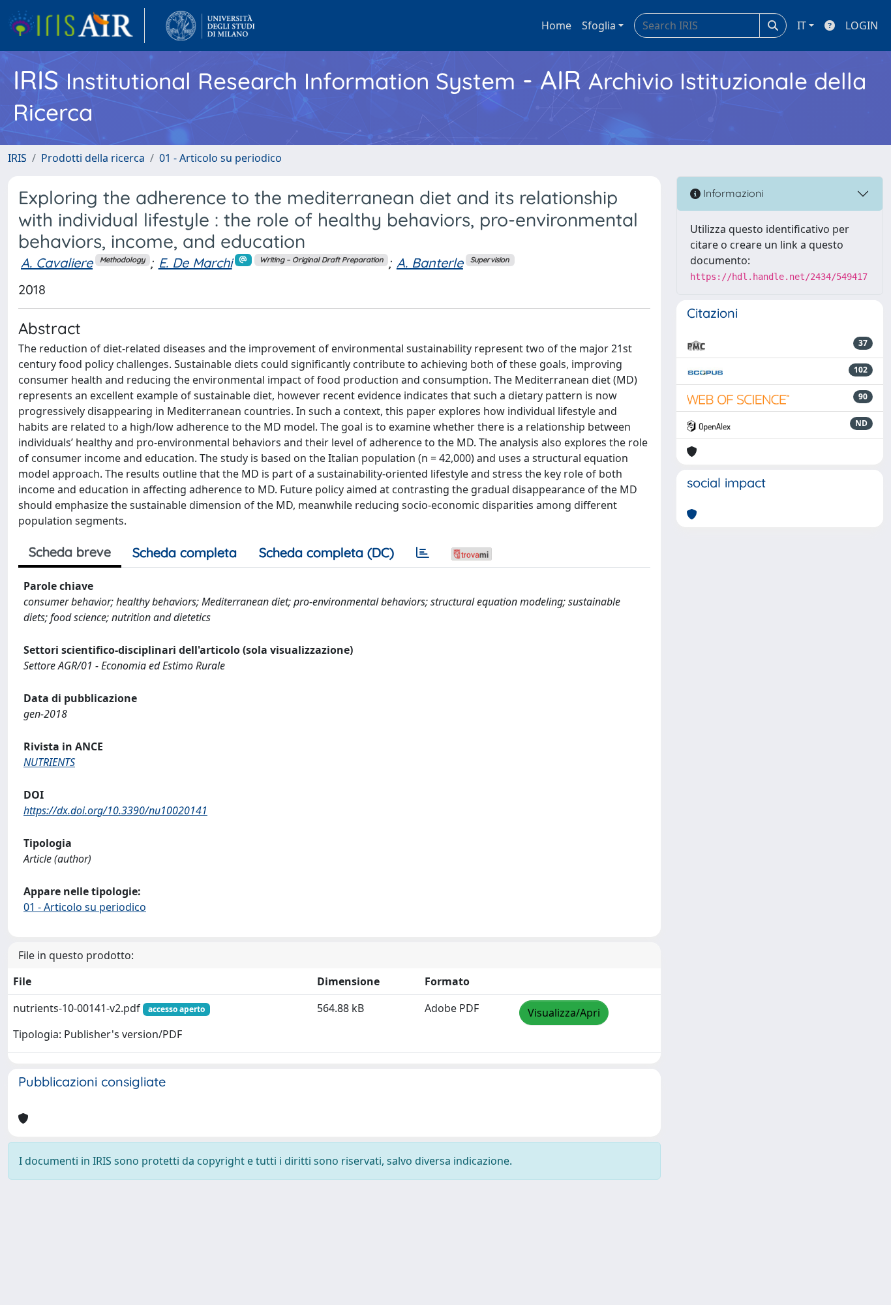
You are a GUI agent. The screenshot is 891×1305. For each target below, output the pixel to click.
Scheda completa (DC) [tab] (326, 552)
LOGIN (861, 25)
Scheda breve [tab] (70, 552)
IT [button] (801, 25)
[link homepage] (76, 25)
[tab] (422, 552)
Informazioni (732, 193)
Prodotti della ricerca (93, 158)
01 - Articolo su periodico (220, 158)
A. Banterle (430, 262)
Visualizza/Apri (564, 1013)
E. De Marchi (195, 262)
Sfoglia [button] (599, 25)
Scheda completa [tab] (184, 552)
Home (556, 25)
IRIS (17, 158)
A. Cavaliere (57, 262)
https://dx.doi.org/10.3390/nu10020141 (115, 810)
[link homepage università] (210, 25)
